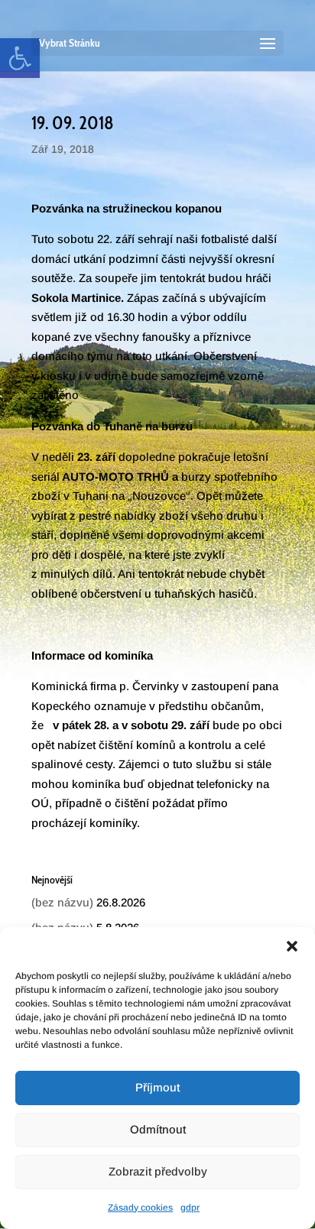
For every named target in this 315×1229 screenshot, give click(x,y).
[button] (292, 946)
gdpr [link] (190, 1207)
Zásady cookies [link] (140, 1207)
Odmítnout (158, 1129)
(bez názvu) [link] (62, 902)
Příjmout (157, 1087)
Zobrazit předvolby (158, 1171)
